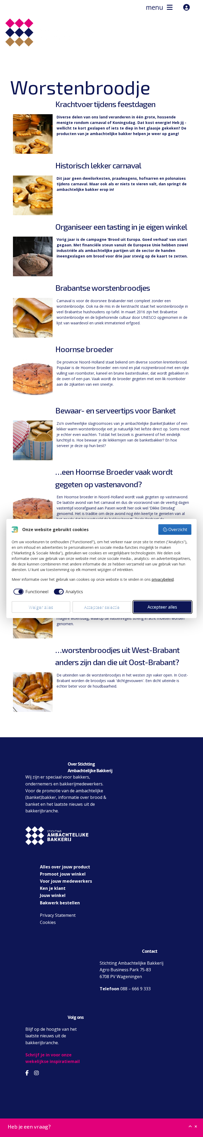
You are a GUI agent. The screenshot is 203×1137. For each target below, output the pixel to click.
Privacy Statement (58, 915)
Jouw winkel (53, 895)
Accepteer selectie (101, 607)
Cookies (48, 922)
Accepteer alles (162, 607)
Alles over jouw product (65, 867)
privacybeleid (163, 579)
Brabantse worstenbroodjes (102, 287)
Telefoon (109, 989)
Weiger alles (41, 607)
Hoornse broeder (84, 349)
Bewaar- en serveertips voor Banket (115, 410)
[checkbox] (30, 591)
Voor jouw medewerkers (66, 881)
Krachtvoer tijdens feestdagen (105, 104)
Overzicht (177, 529)
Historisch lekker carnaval (98, 165)
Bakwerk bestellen (60, 903)
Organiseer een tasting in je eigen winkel (121, 226)
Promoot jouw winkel (63, 874)
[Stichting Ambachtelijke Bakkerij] (49, 54)
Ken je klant (53, 888)
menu (156, 7)
